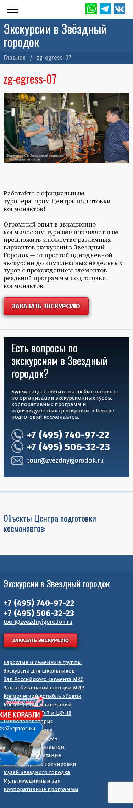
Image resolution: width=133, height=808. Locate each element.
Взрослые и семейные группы (43, 662)
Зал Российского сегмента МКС (43, 679)
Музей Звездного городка (37, 772)
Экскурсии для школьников (39, 671)
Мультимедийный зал (32, 781)
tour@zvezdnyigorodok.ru (65, 460)
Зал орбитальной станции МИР (44, 688)
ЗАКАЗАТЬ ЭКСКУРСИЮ (46, 306)
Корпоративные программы (41, 789)
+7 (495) (68, 435)
